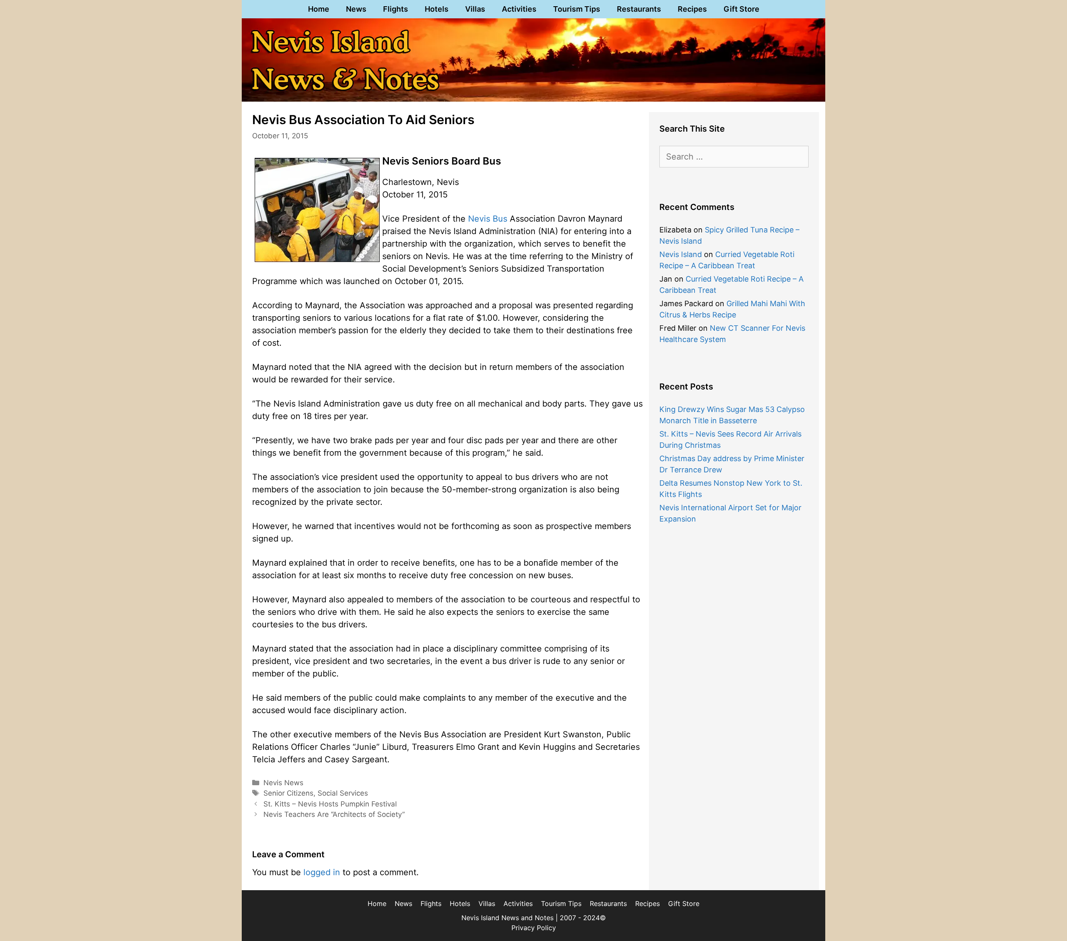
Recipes (692, 9)
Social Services (343, 793)
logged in (321, 872)
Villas (475, 9)
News (356, 9)
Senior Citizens (288, 793)
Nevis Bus (487, 219)
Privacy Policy (533, 928)
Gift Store (741, 9)
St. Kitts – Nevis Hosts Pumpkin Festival (330, 804)
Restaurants (639, 9)
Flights (395, 9)
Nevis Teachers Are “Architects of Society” (334, 814)
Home (318, 9)
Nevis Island (680, 254)
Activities (519, 9)
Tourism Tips (576, 9)
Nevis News (283, 783)
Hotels (436, 9)
